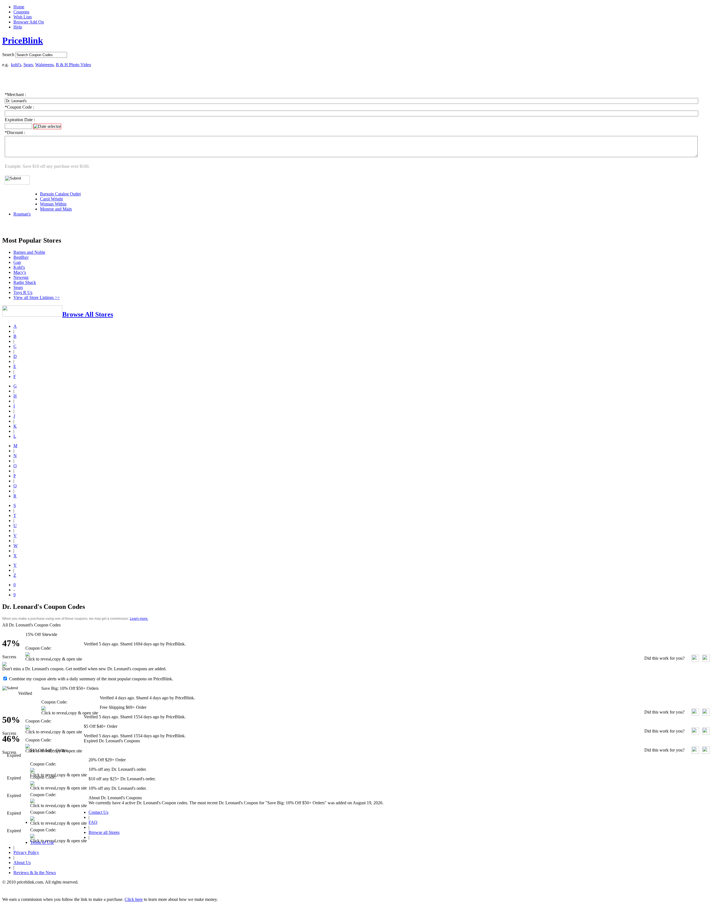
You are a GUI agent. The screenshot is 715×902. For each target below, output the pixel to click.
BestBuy (21, 257)
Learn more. (139, 619)
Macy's (19, 272)
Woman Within (53, 204)
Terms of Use (42, 842)
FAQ (93, 822)
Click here (134, 899)
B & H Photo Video (73, 64)
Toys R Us (22, 292)
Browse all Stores (104, 832)
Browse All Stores (87, 314)
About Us (22, 862)
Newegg (20, 277)
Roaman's (22, 214)
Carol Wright (51, 199)
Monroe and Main (56, 209)
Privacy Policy (26, 852)
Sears (28, 64)
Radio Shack (24, 282)
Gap (17, 262)
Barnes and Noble (29, 252)
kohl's (16, 64)
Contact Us (98, 812)
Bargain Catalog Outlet (60, 194)
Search (8, 54)
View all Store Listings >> (36, 297)
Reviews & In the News (34, 872)
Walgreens (44, 64)
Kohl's (19, 267)
